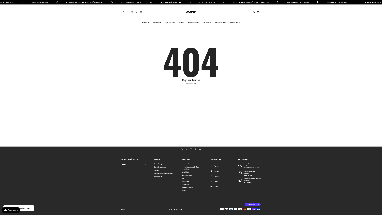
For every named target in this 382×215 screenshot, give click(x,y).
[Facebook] (128, 12)
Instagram (217, 176)
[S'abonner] (145, 164)
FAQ (183, 178)
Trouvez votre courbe (187, 175)
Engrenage (156, 170)
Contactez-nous (186, 184)
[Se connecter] (253, 12)
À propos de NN (185, 164)
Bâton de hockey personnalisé (161, 164)
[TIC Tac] (136, 12)
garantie (184, 191)
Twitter (216, 166)
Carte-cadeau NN (158, 176)
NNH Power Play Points (187, 187)
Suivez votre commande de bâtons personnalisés (190, 168)
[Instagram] (132, 12)
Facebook (216, 171)
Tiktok (216, 181)
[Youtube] (141, 12)
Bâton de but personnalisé (160, 167)
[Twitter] (123, 12)
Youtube (216, 187)
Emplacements (185, 181)
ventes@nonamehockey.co (251, 168)
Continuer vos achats (191, 84)
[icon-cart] (258, 12)
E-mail (124, 164)
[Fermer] (32, 208)
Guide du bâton (185, 172)
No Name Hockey (178, 209)
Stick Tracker (247, 182)
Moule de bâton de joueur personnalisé (163, 173)
